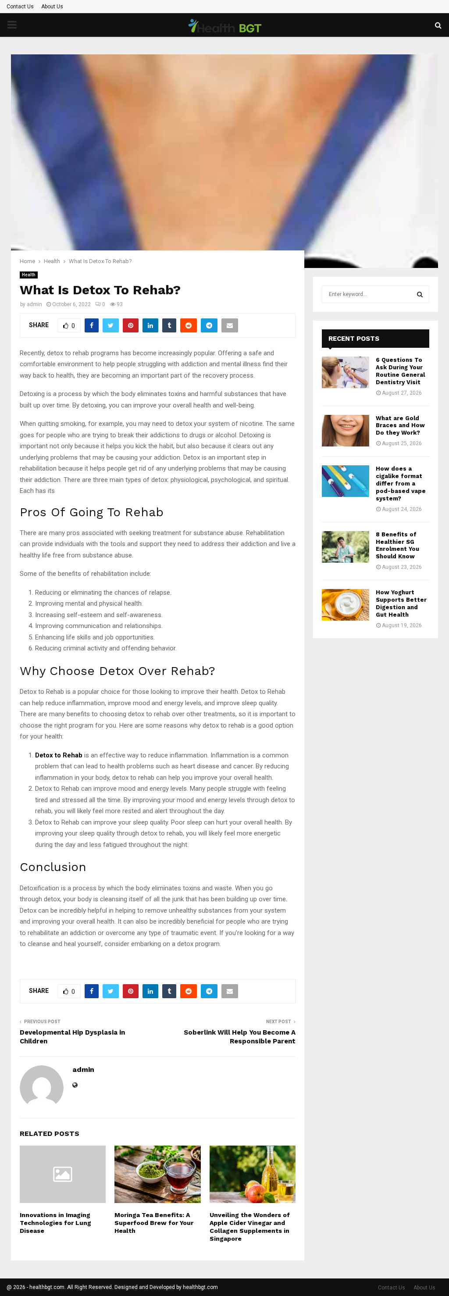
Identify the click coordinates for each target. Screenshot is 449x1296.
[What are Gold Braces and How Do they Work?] (345, 430)
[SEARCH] (419, 294)
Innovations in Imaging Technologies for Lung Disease (55, 1222)
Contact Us (20, 7)
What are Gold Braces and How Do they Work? (400, 425)
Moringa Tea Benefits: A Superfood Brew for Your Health (153, 1222)
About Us (52, 7)
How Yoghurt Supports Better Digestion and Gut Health (401, 603)
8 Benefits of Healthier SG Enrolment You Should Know (397, 545)
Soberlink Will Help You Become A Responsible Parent (240, 1036)
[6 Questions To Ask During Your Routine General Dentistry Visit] (345, 372)
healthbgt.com (200, 1287)
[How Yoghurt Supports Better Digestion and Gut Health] (345, 605)
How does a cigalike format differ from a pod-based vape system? (401, 483)
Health (29, 274)
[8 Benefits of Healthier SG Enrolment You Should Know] (345, 547)
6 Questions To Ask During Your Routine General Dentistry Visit (400, 371)
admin (34, 304)
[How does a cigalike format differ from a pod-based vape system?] (345, 481)
